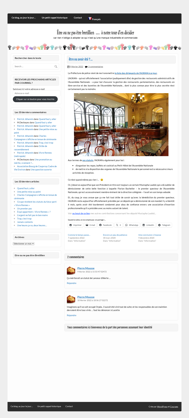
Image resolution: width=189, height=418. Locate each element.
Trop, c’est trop (46, 142)
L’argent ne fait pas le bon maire (32, 215)
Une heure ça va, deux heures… (32, 225)
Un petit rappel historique (54, 17)
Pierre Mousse (85, 268)
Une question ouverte (41, 169)
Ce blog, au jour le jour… (24, 17)
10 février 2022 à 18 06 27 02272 (92, 300)
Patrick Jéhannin (25, 119)
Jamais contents (25, 222)
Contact (78, 17)
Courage (174, 406)
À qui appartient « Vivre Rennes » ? (33, 211)
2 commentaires (95, 66)
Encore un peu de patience (115, 235)
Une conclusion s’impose (149, 235)
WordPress (162, 406)
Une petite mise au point (29, 191)
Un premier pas (24, 208)
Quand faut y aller (47, 119)
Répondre (71, 283)
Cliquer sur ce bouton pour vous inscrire (35, 99)
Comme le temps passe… (79, 235)
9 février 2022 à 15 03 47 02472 (92, 271)
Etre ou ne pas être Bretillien (30, 255)
